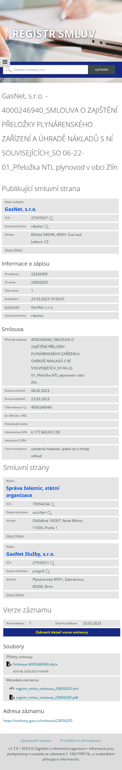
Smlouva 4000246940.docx (35, 664)
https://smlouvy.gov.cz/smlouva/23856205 (38, 720)
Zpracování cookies (36, 740)
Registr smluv (53, 33)
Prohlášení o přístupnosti (80, 740)
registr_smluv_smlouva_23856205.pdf (47, 697)
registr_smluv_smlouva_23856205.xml (47, 688)
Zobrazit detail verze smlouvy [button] (62, 632)
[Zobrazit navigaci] (5, 62)
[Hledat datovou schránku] (46, 226)
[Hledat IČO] (51, 218)
